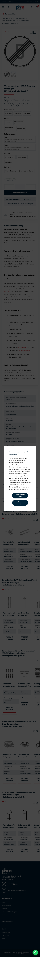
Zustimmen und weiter (20, 495)
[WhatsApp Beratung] (35, 952)
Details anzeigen (20, 503)
